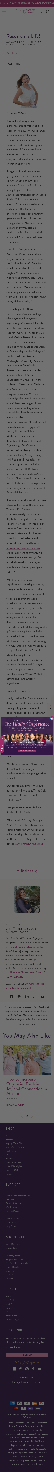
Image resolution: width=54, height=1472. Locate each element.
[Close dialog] (52, 718)
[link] (27, 736)
